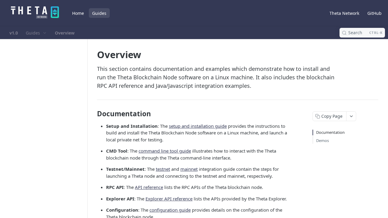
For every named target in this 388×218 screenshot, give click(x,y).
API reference (149, 187)
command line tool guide (165, 151)
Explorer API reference (169, 199)
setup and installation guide (198, 126)
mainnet (189, 169)
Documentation (330, 132)
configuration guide (170, 210)
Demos (322, 140)
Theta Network (344, 13)
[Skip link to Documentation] (92, 114)
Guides (99, 13)
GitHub (374, 13)
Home (78, 13)
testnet (163, 169)
